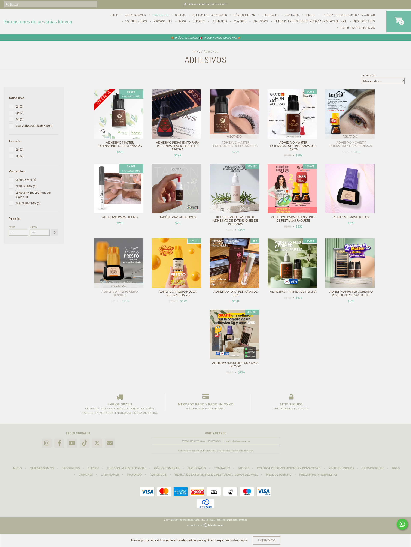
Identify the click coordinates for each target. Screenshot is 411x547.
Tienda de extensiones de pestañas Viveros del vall (310, 21)
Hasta (33, 227)
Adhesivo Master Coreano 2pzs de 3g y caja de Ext (351, 293)
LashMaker (219, 21)
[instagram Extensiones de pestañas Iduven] (47, 443)
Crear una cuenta (198, 4)
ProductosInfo (364, 21)
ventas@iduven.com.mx (238, 441)
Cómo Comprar (244, 15)
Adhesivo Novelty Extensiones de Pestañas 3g (351, 144)
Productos (160, 15)
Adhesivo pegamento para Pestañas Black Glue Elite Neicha (177, 146)
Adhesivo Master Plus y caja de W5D (235, 364)
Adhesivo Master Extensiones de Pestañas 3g (235, 144)
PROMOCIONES (162, 21)
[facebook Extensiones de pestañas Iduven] (59, 443)
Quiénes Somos (135, 15)
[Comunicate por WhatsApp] (402, 524)
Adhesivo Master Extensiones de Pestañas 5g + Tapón (293, 146)
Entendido (267, 540)
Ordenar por (369, 75)
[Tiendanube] (205, 526)
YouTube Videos (136, 21)
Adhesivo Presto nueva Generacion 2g (178, 293)
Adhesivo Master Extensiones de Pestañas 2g (120, 144)
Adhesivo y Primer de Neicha (293, 291)
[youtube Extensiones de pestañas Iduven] (72, 443)
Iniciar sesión (219, 4)
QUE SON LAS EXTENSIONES (209, 15)
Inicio (114, 15)
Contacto (292, 15)
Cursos (180, 15)
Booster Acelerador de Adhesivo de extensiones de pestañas (235, 220)
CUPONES (198, 21)
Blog (182, 21)
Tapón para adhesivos (177, 217)
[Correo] (110, 443)
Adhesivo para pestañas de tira (235, 293)
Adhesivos (260, 21)
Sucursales (269, 15)
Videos (310, 15)
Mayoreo (239, 21)
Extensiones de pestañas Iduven (38, 21)
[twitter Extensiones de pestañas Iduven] (97, 443)
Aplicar (54, 232)
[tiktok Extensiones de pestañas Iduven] (84, 443)
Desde (12, 227)
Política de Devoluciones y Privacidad (348, 15)
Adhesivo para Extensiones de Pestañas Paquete (293, 218)
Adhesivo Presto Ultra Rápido (119, 293)
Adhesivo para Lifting (120, 217)
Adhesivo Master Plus (351, 217)
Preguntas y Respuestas (357, 28)
